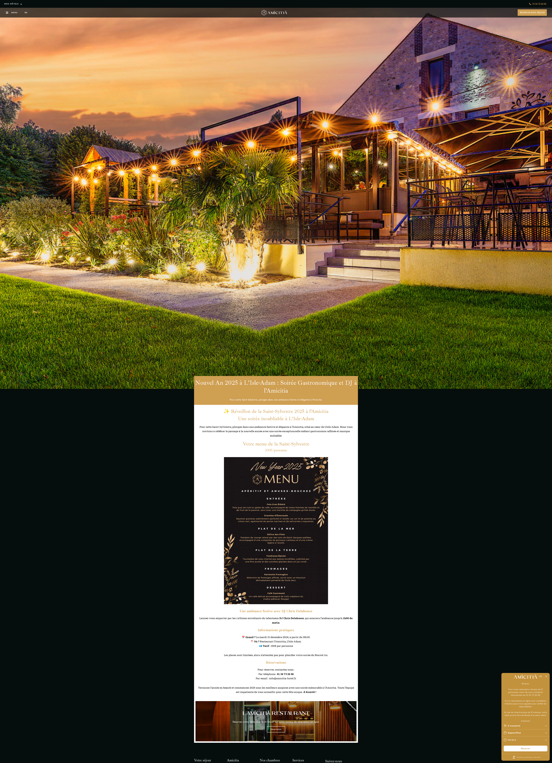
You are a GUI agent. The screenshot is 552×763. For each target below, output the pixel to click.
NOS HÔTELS (11, 3)
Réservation (276, 729)
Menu (14, 12)
